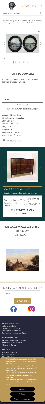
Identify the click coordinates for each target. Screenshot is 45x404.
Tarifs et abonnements (11, 328)
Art (18, 21)
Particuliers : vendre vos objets (14, 333)
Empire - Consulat (23, 23)
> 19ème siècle (34, 23)
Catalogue (12, 21)
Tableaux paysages (9, 23)
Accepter (22, 389)
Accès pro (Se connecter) (11, 330)
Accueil (5, 21)
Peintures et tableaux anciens (31, 21)
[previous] (5, 167)
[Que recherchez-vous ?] (40, 13)
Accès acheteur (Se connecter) (14, 340)
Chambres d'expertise (10, 345)
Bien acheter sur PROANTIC (13, 343)
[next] (40, 167)
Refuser (22, 394)
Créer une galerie (9, 326)
